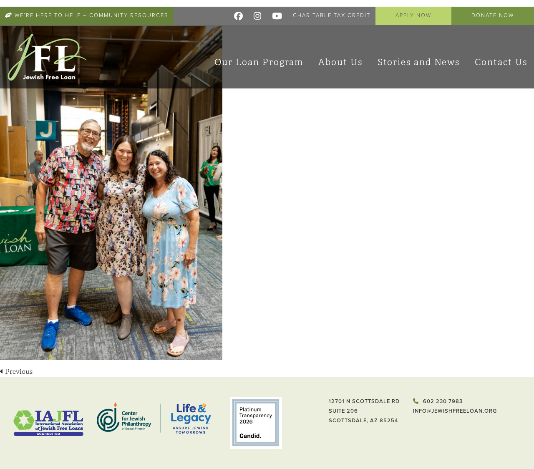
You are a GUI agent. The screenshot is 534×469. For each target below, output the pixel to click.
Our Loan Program (258, 62)
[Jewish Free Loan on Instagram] (258, 14)
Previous (18, 371)
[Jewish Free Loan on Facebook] (239, 14)
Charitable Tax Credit (331, 15)
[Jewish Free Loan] (47, 57)
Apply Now (413, 15)
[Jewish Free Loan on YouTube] (277, 14)
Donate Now (492, 15)
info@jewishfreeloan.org (455, 411)
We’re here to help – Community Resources (91, 15)
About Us (340, 62)
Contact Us (501, 62)
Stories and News (419, 62)
